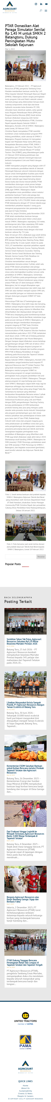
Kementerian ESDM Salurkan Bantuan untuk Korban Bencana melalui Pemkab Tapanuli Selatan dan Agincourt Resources (25, 769)
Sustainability (25, 1091)
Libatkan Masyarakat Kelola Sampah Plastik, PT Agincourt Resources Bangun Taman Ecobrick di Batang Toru (25, 704)
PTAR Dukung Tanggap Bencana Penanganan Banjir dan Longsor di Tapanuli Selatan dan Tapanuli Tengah (24, 962)
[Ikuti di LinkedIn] (41, 4)
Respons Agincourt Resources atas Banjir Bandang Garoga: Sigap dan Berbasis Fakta (23, 899)
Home (25, 1085)
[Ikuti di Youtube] (46, 4)
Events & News (25, 1093)
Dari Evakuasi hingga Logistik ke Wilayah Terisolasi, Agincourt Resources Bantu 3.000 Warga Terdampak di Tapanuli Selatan (25, 835)
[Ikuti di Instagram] (36, 4)
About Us (25, 1088)
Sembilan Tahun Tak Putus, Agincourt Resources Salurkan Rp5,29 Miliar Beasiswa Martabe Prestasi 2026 (24, 641)
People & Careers (25, 1096)
